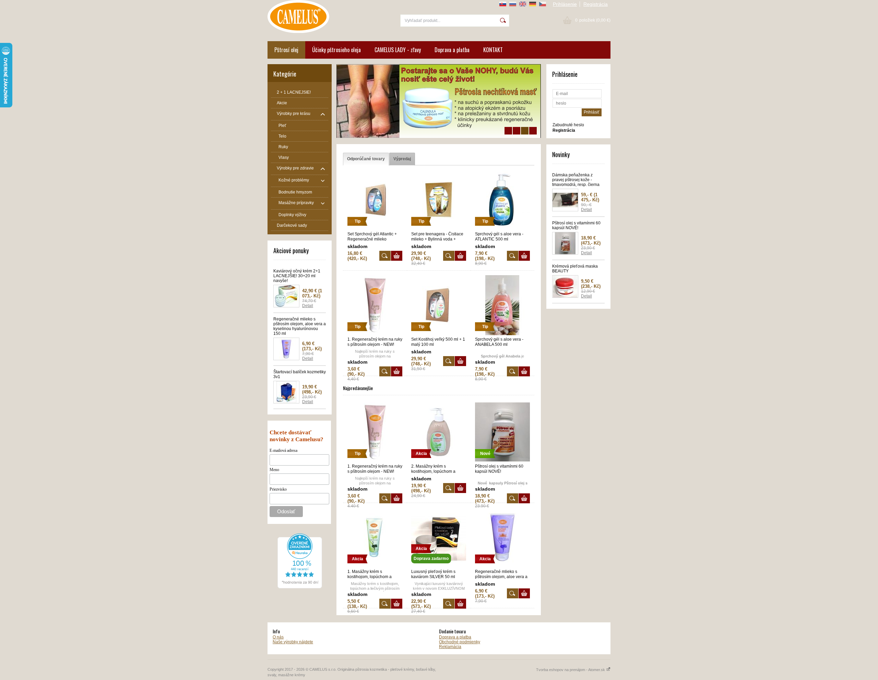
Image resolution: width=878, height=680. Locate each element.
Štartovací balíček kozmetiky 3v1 (299, 374)
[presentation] (366, 159)
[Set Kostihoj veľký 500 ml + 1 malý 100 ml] (438, 333)
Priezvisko (278, 489)
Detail (307, 305)
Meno (274, 469)
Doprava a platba (452, 50)
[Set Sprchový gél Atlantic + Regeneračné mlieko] (374, 228)
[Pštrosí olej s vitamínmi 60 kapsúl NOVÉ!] (502, 460)
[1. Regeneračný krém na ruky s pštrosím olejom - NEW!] (374, 333)
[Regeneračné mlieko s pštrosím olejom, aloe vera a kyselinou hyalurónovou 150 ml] (502, 566)
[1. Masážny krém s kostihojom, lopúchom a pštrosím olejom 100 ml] (374, 566)
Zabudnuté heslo (568, 124)
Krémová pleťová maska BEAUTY (575, 268)
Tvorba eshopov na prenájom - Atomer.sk (571, 670)
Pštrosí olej (286, 50)
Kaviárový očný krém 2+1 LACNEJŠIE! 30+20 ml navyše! (296, 276)
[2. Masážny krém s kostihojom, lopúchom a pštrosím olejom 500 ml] (438, 460)
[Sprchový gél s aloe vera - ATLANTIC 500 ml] (502, 228)
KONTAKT (493, 50)
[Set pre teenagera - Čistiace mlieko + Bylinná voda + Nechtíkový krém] (438, 228)
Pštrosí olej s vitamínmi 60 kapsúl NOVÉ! (576, 225)
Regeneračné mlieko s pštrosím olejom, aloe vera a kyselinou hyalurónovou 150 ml (299, 326)
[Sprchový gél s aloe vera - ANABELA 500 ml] (502, 333)
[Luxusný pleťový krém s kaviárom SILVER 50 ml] (438, 566)
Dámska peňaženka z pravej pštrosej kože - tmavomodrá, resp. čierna (576, 180)
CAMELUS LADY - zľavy (398, 50)
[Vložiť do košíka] (396, 256)
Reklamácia (450, 646)
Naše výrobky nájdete (293, 642)
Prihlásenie (565, 4)
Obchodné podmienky (459, 642)
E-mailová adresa (283, 450)
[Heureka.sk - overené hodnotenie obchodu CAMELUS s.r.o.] (299, 587)
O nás (278, 637)
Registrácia (595, 4)
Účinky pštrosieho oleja (336, 50)
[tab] (366, 159)
